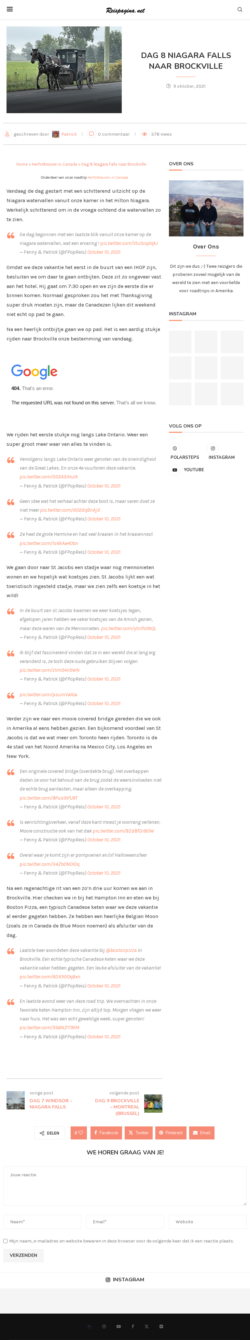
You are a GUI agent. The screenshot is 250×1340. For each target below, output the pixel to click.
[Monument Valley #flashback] (232, 368)
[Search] (240, 10)
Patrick (69, 134)
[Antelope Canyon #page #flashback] (12, 1301)
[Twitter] (147, 1326)
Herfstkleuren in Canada (54, 164)
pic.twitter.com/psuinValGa (48, 694)
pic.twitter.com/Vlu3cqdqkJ (129, 243)
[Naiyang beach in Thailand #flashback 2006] (206, 368)
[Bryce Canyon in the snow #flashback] (206, 394)
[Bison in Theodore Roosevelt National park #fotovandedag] (180, 342)
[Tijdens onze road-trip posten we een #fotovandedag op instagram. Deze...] (137, 1301)
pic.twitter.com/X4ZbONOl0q (49, 864)
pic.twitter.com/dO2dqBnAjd (70, 510)
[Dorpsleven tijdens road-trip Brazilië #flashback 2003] (232, 394)
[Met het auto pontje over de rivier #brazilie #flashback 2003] (206, 342)
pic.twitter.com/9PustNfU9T (48, 798)
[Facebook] (133, 1326)
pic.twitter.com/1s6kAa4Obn (49, 543)
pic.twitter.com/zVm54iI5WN (49, 670)
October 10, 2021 (103, 252)
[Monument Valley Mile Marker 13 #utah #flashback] (87, 1301)
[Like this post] (80, 1132)
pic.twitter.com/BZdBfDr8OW (123, 831)
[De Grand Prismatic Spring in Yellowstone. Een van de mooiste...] (180, 368)
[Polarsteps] (89, 1326)
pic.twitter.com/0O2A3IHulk (49, 477)
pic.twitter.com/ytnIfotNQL (128, 628)
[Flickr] (161, 1326)
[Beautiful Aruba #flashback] (180, 394)
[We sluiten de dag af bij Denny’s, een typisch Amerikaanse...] (37, 1301)
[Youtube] (119, 1326)
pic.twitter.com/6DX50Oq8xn (50, 976)
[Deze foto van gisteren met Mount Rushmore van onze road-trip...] (212, 1301)
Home (22, 164)
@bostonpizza (121, 950)
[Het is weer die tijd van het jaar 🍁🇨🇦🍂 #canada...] (162, 1301)
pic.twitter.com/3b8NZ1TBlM (49, 1027)
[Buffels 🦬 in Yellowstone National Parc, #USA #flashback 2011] (232, 342)
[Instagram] (104, 1326)
